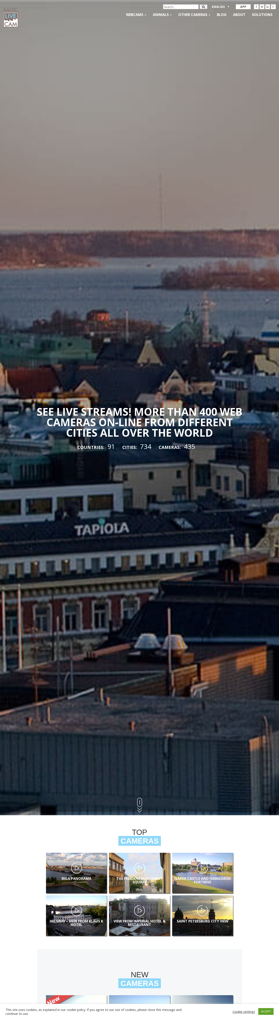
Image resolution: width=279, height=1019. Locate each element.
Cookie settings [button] (244, 1012)
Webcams (135, 14)
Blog (221, 14)
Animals (161, 14)
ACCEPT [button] (266, 1011)
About (239, 14)
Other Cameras (193, 14)
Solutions (262, 14)
